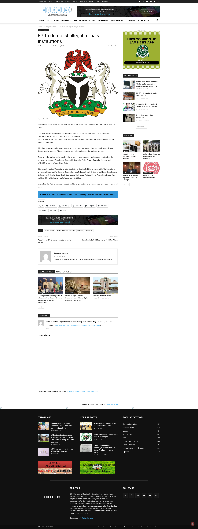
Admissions (69, 293)
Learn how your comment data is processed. (83, 391)
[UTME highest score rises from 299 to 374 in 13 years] (43, 452)
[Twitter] (154, 1)
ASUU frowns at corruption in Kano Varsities (129, 156)
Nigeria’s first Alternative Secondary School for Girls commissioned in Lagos (61, 426)
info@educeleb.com (86, 518)
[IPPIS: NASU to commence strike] (151, 168)
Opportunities (117, 20)
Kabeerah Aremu (45, 46)
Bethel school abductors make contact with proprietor (151, 156)
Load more (140, 127)
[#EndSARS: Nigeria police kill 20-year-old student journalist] (129, 107)
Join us (75, 1)
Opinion (131, 20)
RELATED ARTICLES (46, 272)
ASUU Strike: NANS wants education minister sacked (55, 241)
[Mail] (151, 1)
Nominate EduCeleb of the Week (142, 527)
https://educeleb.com (59, 256)
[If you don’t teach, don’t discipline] (129, 118)
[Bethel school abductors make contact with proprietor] (151, 146)
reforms (80, 230)
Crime (145, 151)
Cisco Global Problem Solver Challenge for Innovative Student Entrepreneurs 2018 (147, 84)
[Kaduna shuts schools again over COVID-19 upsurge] (131, 168)
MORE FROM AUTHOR (64, 272)
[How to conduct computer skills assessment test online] (86, 426)
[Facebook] (139, 1)
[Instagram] (143, 1)
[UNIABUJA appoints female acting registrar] (129, 96)
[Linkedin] (147, 1)
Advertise (109, 527)
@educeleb (113, 404)
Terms (97, 1)
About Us (67, 1)
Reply (47, 328)
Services (157, 527)
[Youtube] (158, 1)
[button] (157, 21)
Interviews (103, 20)
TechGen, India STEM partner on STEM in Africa (100, 240)
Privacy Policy (83, 1)
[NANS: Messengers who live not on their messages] (86, 437)
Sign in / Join (59, 1)
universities (88, 230)
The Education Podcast (84, 20)
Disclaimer (104, 1)
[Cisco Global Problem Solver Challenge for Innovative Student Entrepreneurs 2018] (129, 85)
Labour (126, 151)
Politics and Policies (130, 173)
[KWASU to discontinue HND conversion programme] (105, 285)
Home (41, 20)
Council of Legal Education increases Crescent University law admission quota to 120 (76, 298)
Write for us (143, 20)
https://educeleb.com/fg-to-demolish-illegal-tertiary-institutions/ (77, 325)
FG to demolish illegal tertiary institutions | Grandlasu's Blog (71, 322)
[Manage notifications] (192, 524)
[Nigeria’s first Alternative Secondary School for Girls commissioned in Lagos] (43, 426)
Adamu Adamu (49, 230)
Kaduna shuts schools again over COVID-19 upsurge (130, 178)
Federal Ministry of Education (66, 230)
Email (91, 1)
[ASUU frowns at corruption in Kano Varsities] (131, 146)
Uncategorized (148, 173)
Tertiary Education (50, 27)
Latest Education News (58, 20)
